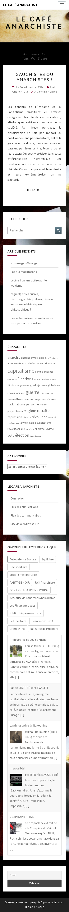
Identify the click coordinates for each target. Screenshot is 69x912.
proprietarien (15, 411)
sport (18, 423)
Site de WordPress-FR (25, 524)
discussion (12, 379)
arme (10, 363)
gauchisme (24, 385)
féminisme (13, 385)
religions (29, 410)
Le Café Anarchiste (21, 4)
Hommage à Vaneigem (25, 263)
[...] (17, 677)
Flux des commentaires (26, 515)
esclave (37, 379)
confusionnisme (44, 371)
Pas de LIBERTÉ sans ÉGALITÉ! (29, 688)
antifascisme (52, 358)
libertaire (11, 399)
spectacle (11, 423)
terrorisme (30, 429)
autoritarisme (48, 363)
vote (10, 435)
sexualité (52, 417)
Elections (25, 378)
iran (51, 393)
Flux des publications (24, 507)
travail (50, 428)
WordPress (55, 902)
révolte (27, 417)
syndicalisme (28, 422)
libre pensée (39, 399)
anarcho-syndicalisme (33, 357)
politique (43, 405)
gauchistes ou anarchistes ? (34, 77)
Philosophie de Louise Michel (28, 639)
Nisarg (40, 907)
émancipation (35, 436)
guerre (32, 392)
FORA (54, 379)
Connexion (18, 498)
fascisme (45, 379)
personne (32, 404)
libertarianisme (24, 399)
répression (14, 417)
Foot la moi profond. (24, 272)
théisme (40, 429)
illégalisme (44, 393)
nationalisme (16, 404)
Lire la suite (35, 190)
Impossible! (17, 768)
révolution (39, 417)
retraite (43, 410)
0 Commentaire (45, 91)
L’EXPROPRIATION (22, 817)
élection (22, 435)
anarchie (14, 357)
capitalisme (20, 370)
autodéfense (30, 363)
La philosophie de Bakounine (28, 725)
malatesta (51, 399)
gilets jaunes (38, 385)
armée (17, 363)
